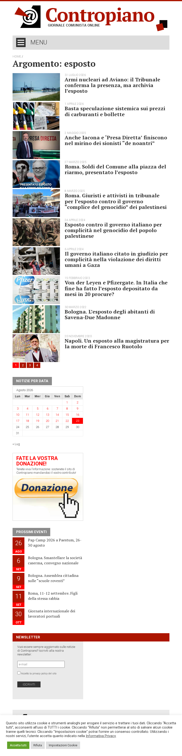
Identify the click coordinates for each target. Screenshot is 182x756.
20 (47, 421)
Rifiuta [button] (37, 745)
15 (67, 414)
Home (17, 56)
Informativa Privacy (101, 736)
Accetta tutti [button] (18, 745)
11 (27, 414)
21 (57, 421)
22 (67, 421)
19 (37, 421)
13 (47, 414)
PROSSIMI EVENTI (31, 532)
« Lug (16, 444)
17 (17, 421)
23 (77, 421)
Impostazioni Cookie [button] (63, 745)
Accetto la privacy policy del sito (38, 673)
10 (17, 414)
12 (37, 414)
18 (27, 421)
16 (77, 414)
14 (57, 414)
